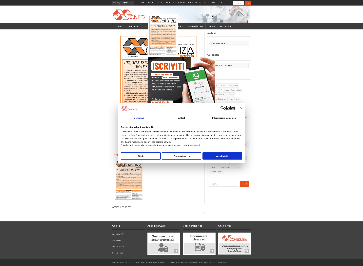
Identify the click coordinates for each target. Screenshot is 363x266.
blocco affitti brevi (218, 99)
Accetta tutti (222, 156)
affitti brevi (233, 85)
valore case (215, 171)
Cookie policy (118, 253)
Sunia (212, 167)
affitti (223, 85)
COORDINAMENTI (179, 3)
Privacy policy (118, 246)
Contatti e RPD (118, 234)
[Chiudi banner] (241, 108)
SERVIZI (167, 3)
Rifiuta (141, 156)
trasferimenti (224, 167)
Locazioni (119, 26)
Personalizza (180, 156)
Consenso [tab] (139, 118)
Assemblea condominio (231, 90)
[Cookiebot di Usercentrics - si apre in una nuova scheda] (222, 108)
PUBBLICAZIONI (210, 3)
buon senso (234, 99)
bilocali (231, 94)
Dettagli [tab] (181, 118)
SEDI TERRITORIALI (154, 3)
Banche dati (225, 26)
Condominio (133, 26)
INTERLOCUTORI (194, 3)
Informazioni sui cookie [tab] (224, 118)
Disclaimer (116, 240)
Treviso (237, 167)
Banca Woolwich (217, 94)
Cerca (244, 184)
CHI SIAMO (141, 3)
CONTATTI (223, 3)
